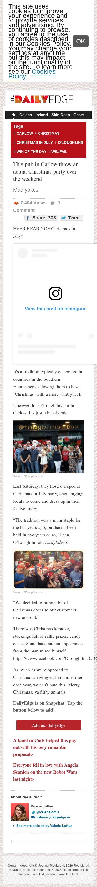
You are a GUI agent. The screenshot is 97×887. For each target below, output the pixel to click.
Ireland (41, 114)
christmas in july (35, 142)
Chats (78, 114)
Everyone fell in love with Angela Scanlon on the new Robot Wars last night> (45, 772)
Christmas (48, 133)
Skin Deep (60, 114)
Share (43, 217)
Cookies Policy (32, 74)
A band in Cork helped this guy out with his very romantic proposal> (44, 747)
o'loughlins (70, 142)
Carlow (25, 133)
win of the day (31, 151)
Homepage (13, 115)
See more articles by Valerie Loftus (44, 826)
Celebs (25, 114)
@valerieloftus (47, 812)
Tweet (74, 217)
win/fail (59, 151)
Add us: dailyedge (48, 725)
